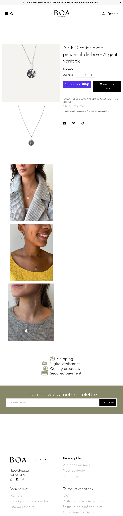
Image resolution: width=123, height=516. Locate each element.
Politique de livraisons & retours (86, 501)
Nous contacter (74, 470)
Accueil (16, 43)
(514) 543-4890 (18, 475)
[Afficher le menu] (6, 14)
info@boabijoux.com (20, 470)
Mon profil (17, 495)
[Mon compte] (101, 13)
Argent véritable (34, 43)
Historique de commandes (29, 501)
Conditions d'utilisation (80, 512)
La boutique (72, 476)
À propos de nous (76, 465)
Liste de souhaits (22, 506)
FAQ (66, 495)
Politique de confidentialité (83, 506)
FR (113, 13)
